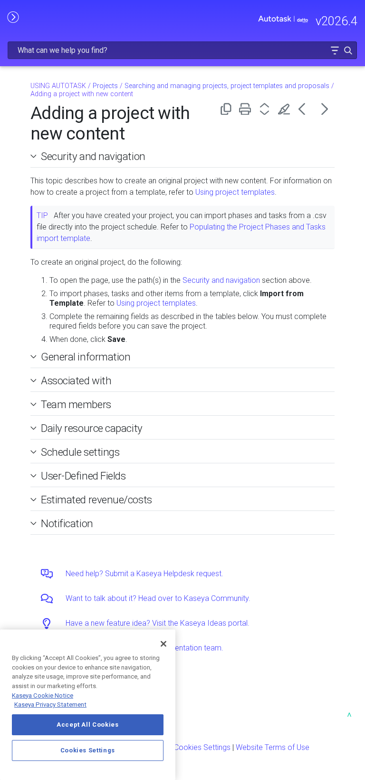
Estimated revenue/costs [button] (96, 499)
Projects (105, 86)
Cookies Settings (202, 747)
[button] (334, 50)
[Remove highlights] (286, 109)
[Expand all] (266, 109)
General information (86, 356)
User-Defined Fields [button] (83, 476)
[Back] (305, 109)
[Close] (163, 643)
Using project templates (235, 192)
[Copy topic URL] (227, 109)
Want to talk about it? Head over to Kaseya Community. (158, 598)
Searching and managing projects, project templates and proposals (227, 86)
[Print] (247, 109)
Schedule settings (80, 452)
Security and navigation (93, 156)
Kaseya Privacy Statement (50, 704)
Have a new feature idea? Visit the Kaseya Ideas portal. (158, 623)
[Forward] (325, 109)
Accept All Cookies (88, 724)
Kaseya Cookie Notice (42, 695)
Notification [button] (67, 523)
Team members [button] (76, 404)
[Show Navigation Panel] (12, 16)
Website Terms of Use (272, 747)
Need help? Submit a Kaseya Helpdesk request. (144, 573)
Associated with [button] (76, 380)
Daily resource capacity (92, 428)
